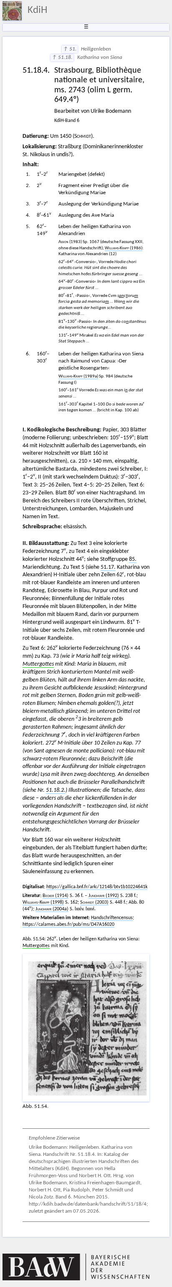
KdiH (38, 10)
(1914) (55, 895)
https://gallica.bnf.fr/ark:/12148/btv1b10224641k (96, 886)
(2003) (94, 902)
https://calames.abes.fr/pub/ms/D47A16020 (68, 924)
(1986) (123, 248)
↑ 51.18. (62, 57)
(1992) (104, 895)
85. (133, 559)
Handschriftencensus (112, 917)
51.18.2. (56, 790)
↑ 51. (69, 49)
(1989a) (78, 376)
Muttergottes (38, 664)
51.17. (108, 567)
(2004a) (51, 909)
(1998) (43, 902)
